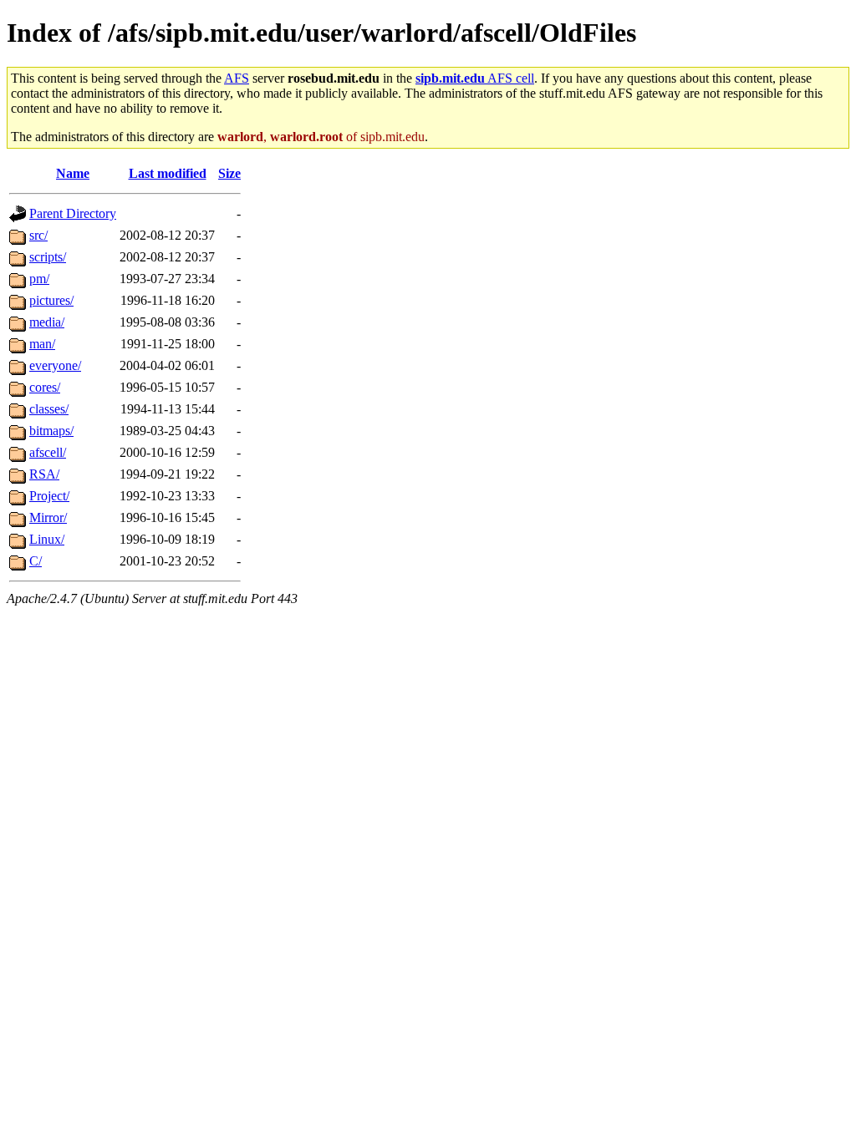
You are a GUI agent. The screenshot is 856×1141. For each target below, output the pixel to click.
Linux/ (46, 539)
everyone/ (55, 365)
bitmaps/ (51, 430)
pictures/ (51, 300)
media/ (46, 322)
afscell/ (47, 452)
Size (229, 173)
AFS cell (474, 78)
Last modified (167, 173)
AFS (236, 78)
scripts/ (47, 257)
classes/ (49, 409)
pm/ (39, 278)
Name (72, 173)
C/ (35, 561)
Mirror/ (48, 517)
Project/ (49, 496)
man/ (42, 344)
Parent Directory (72, 213)
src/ (38, 235)
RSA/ (44, 474)
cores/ (44, 387)
